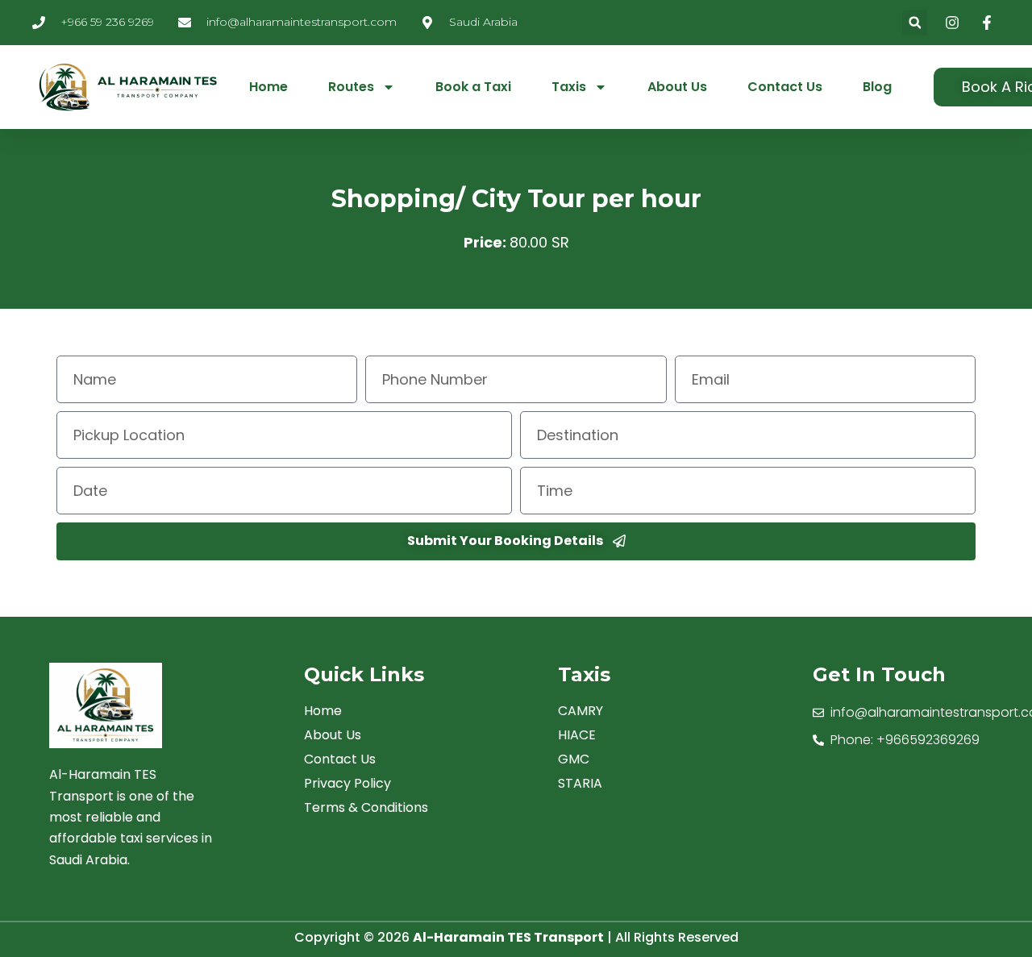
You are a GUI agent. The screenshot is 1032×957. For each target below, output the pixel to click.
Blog (877, 86)
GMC (573, 759)
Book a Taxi (473, 86)
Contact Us (784, 86)
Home (268, 86)
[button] (914, 22)
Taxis (568, 86)
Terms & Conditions (366, 808)
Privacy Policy (347, 784)
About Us (677, 86)
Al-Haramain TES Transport (508, 937)
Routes (351, 86)
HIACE (577, 735)
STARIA (580, 784)
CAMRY (580, 711)
